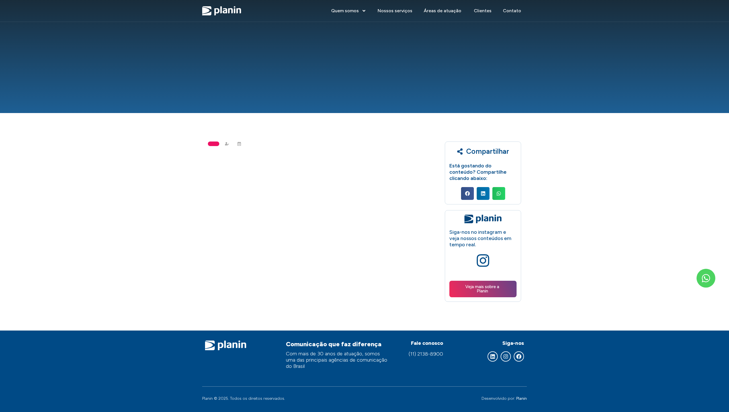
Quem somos (345, 10)
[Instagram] (506, 356)
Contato (512, 10)
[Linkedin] (493, 356)
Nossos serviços (395, 10)
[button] (467, 193)
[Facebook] (519, 356)
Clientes (483, 10)
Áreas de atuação (443, 10)
